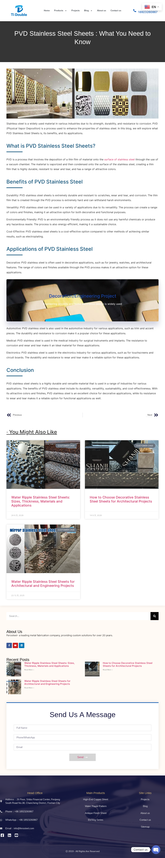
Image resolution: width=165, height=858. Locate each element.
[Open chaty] (156, 849)
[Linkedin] (21, 645)
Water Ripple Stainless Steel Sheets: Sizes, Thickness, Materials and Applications (40, 501)
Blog (86, 10)
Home (47, 10)
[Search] (154, 616)
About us (101, 10)
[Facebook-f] (9, 645)
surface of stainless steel (119, 159)
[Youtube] (15, 645)
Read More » (29, 670)
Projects (75, 10)
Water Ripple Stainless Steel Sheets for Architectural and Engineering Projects (43, 584)
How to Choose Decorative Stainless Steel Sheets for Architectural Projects (121, 499)
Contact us (116, 10)
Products (58, 10)
